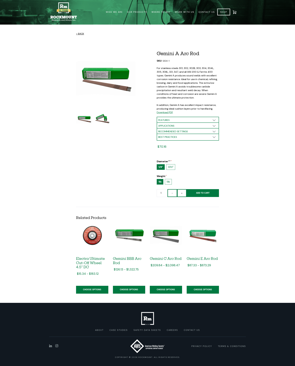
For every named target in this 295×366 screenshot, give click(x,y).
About (99, 330)
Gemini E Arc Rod (202, 258)
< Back (80, 33)
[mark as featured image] (84, 119)
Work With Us (184, 12)
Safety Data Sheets (147, 330)
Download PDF (165, 112)
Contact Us (207, 12)
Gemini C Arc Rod (166, 258)
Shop (223, 12)
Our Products (137, 12)
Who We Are (114, 12)
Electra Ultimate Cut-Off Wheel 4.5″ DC (90, 262)
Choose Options (92, 289)
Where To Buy (161, 12)
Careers (172, 330)
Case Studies (118, 330)
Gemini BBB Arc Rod (127, 260)
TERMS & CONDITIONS (232, 346)
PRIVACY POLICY (201, 346)
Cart (236, 12)
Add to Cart (203, 193)
